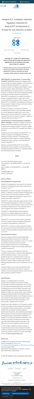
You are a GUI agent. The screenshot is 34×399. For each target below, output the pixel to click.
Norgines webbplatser (10, 1)
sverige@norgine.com (17, 377)
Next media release (25, 49)
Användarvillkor (10, 368)
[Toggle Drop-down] (26, 1)
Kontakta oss (25, 1)
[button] (2, 6)
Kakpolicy (24, 368)
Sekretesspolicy (18, 368)
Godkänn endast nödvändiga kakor (20, 393)
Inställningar (25, 389)
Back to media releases (9, 49)
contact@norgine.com (7, 171)
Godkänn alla (6, 393)
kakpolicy (14, 390)
